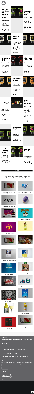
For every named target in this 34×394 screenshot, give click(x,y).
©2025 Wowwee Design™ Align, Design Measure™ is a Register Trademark (10, 384)
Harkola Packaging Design (25, 246)
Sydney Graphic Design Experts (25, 365)
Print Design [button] (15, 177)
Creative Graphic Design (28, 362)
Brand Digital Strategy (5, 362)
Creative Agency (31, 385)
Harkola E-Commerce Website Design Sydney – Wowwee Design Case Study (15, 347)
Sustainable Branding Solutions (6, 365)
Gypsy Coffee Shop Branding (8, 328)
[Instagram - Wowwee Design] (15, 391)
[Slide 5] (17, 156)
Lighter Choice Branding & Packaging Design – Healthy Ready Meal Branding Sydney (9, 193)
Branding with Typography (6, 372)
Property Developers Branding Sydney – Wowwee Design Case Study (14, 349)
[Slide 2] (15, 156)
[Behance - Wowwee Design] (12, 391)
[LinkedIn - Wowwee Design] (19, 391)
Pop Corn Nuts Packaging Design (9, 233)
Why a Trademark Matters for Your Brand (9, 353)
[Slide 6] (18, 156)
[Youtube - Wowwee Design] (14, 391)
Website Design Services (11, 386)
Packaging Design (5, 71)
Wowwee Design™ (22, 339)
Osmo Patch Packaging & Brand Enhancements (25, 192)
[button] (32, 3)
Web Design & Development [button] (17, 178)
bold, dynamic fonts (5, 114)
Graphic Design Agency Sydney (17, 385)
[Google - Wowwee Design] (18, 391)
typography (15, 46)
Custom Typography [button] (26, 176)
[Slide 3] (16, 156)
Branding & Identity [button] (11, 176)
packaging (26, 20)
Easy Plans (25, 300)
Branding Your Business (6, 375)
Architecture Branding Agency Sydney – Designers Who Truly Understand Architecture (15, 351)
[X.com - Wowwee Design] (21, 391)
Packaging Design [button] (9, 177)
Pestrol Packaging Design (25, 313)
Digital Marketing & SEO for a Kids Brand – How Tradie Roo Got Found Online (15, 354)
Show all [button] (5, 176)
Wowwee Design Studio (23, 367)
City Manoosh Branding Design (25, 219)
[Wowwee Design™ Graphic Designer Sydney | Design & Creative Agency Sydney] (6, 3)
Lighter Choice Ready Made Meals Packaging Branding (25, 327)
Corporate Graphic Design (3, 386)
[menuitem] (5, 176)
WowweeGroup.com (25, 384)
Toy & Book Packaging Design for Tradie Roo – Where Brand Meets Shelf (14, 356)
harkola (28, 165)
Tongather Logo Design (8, 301)
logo (16, 89)
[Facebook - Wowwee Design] (17, 391)
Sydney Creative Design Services (15, 365)
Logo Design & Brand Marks (7, 379)
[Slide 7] (19, 156)
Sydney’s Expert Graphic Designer (6, 367)
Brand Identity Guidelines (12, 362)
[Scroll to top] (32, 392)
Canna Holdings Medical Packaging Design (25, 259)
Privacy (2, 385)
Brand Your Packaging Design (7, 374)
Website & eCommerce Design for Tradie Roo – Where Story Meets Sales (15, 357)
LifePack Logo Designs (25, 273)
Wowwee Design (28, 17)
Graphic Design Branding (6, 377)
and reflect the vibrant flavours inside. (27, 27)
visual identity (17, 41)
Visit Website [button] (17, 170)
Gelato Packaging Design (25, 286)
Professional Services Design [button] (23, 177)
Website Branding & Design (15, 367)
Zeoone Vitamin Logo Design (9, 274)
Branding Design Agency (25, 385)
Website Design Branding (6, 376)
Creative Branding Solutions (20, 362)
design (16, 342)
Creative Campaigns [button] (18, 176)
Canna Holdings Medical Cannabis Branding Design (9, 261)
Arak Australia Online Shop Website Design (8, 206)
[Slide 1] (14, 156)
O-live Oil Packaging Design (25, 232)
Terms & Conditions (30, 384)
